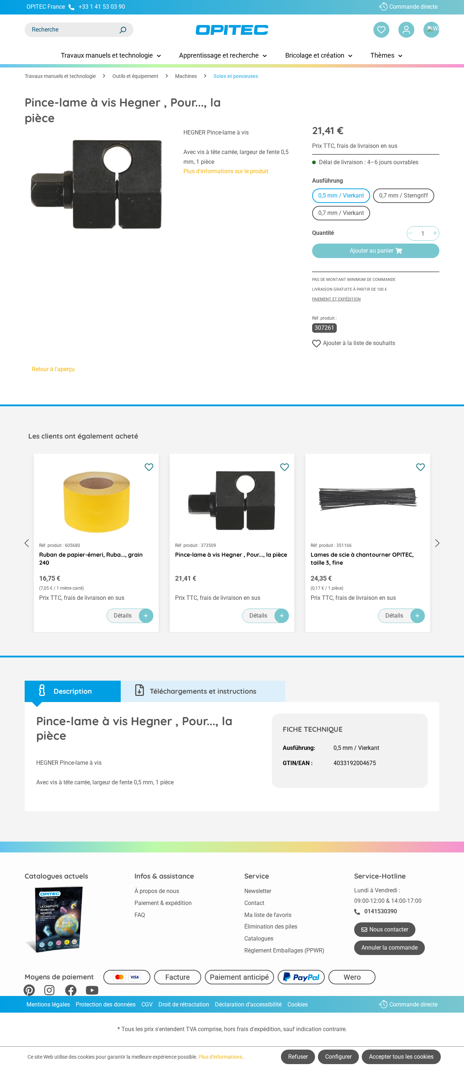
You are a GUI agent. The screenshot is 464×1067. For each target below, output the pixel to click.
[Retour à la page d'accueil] (231, 30)
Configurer (338, 1056)
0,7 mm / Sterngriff (403, 195)
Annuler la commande (389, 947)
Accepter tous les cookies (401, 1056)
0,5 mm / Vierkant (341, 195)
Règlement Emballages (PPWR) (284, 950)
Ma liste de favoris (267, 915)
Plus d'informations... (222, 1057)
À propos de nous (156, 891)
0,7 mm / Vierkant (341, 212)
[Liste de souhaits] (381, 30)
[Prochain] (437, 543)
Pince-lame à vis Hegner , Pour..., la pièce (231, 554)
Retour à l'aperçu (53, 369)
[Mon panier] (431, 30)
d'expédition (265, 1029)
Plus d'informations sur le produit (225, 171)
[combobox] (71, 29)
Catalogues (258, 938)
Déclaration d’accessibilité (248, 1004)
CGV (147, 1004)
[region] (96, 182)
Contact (254, 903)
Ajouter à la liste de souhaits (359, 343)
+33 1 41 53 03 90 (102, 6)
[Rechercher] (122, 29)
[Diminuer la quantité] (410, 234)
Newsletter (257, 891)
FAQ (139, 915)
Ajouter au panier (371, 250)
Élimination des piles (270, 926)
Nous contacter (388, 929)
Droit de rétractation (183, 1004)
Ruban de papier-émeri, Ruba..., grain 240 (91, 558)
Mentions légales (48, 1004)
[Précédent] (26, 543)
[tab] (73, 691)
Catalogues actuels (56, 876)
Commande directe (413, 6)
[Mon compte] (406, 30)
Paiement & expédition (163, 903)
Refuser (298, 1056)
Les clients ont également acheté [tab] (83, 436)
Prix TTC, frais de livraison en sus (354, 145)
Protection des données (106, 1004)
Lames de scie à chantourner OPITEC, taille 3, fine (362, 558)
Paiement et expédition (336, 299)
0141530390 (380, 911)
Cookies (297, 1004)
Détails (123, 615)
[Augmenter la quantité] (435, 234)
